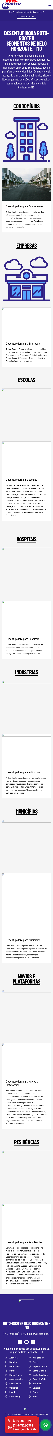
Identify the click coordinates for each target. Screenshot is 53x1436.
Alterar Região (28, 17)
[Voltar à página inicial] (11, 5)
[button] (49, 4)
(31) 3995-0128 (13, 1334)
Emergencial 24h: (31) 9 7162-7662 (37, 1334)
